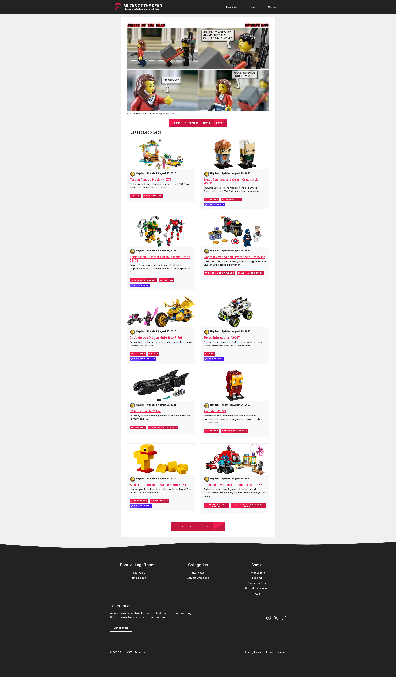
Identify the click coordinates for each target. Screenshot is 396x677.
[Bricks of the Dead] (138, 7)
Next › (207, 122)
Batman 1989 (138, 427)
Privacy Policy (252, 652)
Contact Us (121, 627)
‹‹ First (176, 122)
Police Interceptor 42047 (222, 338)
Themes (250, 7)
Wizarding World (231, 199)
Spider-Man (166, 280)
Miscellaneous (159, 501)
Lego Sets (231, 7)
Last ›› (220, 122)
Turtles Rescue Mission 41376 (150, 180)
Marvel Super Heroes (143, 280)
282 (207, 526)
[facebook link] (284, 618)
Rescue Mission (153, 196)
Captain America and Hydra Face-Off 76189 (234, 257)
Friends (135, 196)
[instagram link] (268, 618)
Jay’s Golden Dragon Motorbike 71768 (156, 338)
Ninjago (153, 354)
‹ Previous (192, 122)
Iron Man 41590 (215, 411)
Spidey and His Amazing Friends (248, 505)
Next (219, 526)
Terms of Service (276, 652)
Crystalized (138, 354)
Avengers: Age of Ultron (219, 273)
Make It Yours (139, 501)
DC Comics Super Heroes (163, 427)
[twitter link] (276, 618)
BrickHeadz (211, 199)
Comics (272, 7)
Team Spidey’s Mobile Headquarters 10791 (233, 485)
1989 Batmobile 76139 (145, 411)
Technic (209, 354)
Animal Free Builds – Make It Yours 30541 (158, 485)
